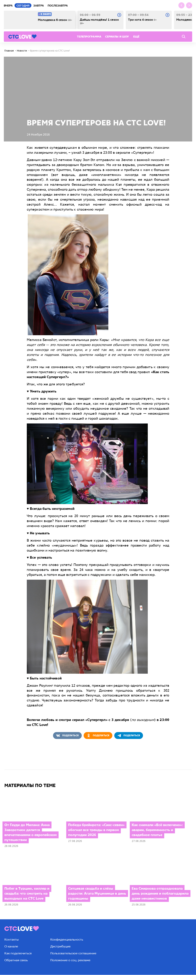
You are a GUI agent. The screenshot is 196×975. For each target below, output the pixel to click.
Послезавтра (58, 5)
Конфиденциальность (66, 939)
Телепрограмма (89, 36)
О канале (11, 946)
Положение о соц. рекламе (70, 960)
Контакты (11, 939)
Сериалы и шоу (117, 36)
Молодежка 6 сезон (55, 20)
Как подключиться (18, 953)
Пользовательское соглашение (73, 953)
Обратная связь (16, 960)
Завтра (38, 5)
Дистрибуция (60, 946)
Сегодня (22, 5)
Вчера (8, 5)
